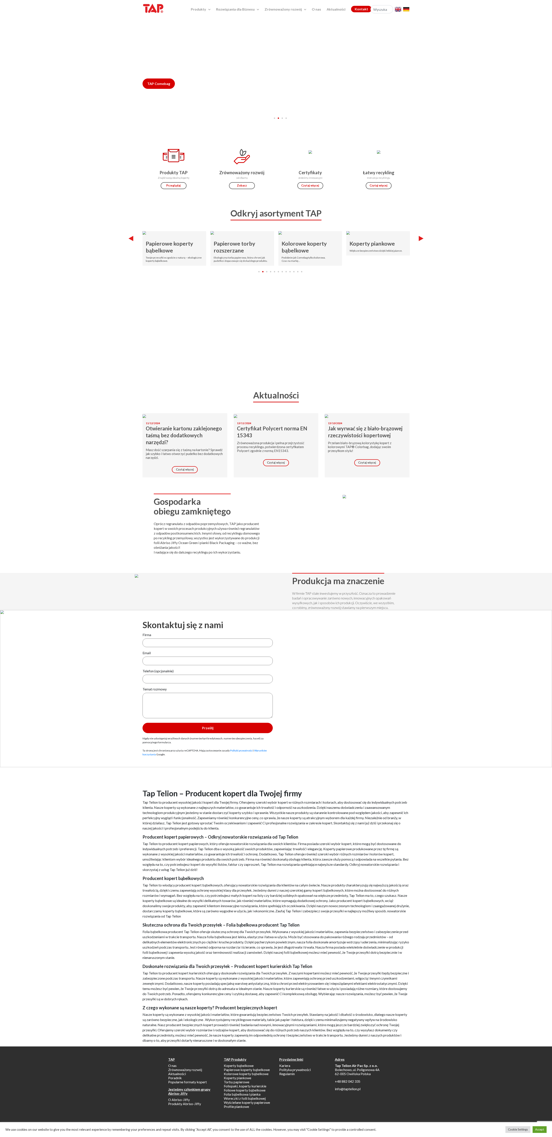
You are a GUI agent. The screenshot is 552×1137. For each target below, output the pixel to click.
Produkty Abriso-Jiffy (184, 1104)
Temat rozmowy (155, 689)
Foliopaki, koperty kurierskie (245, 1086)
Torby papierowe (236, 1082)
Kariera (284, 1065)
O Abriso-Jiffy (179, 1100)
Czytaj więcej (310, 185)
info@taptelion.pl (348, 1089)
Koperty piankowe (372, 243)
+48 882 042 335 (347, 1081)
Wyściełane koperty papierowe (247, 1102)
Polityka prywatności (295, 1070)
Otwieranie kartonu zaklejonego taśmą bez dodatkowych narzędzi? (184, 435)
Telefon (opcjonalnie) (158, 671)
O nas (316, 9)
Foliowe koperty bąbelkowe (244, 1090)
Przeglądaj (173, 185)
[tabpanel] (276, 85)
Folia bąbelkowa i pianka (242, 1094)
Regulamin (287, 1074)
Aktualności (336, 9)
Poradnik (175, 1078)
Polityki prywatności (241, 750)
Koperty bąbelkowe (239, 1065)
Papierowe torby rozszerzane (234, 247)
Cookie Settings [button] (518, 1129)
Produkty (198, 9)
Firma (147, 635)
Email (147, 653)
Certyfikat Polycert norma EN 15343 (272, 431)
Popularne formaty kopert (187, 1082)
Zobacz (242, 185)
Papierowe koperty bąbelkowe (169, 247)
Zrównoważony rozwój (283, 9)
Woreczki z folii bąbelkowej (245, 1098)
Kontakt (361, 9)
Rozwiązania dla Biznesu (235, 9)
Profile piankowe (236, 1106)
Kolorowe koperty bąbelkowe (304, 247)
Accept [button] (539, 1129)
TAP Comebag (158, 84)
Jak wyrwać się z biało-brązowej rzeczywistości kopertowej (365, 431)
